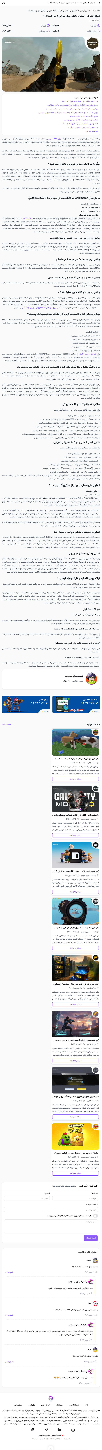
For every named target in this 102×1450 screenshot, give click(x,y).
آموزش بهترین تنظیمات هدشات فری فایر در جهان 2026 (75, 1040)
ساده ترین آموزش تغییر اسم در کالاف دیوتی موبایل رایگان (75, 1096)
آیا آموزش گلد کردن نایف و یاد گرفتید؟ (82, 127)
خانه (98, 10)
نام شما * (94, 1193)
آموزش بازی (45, 1405)
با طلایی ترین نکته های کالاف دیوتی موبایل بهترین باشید (75, 815)
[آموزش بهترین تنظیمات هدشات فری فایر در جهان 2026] (75, 1024)
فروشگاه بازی (74, 1405)
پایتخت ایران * (92, 1204)
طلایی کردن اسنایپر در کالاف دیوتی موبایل (81, 120)
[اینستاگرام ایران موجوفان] (32, 1430)
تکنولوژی (31, 1405)
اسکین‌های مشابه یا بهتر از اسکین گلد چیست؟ (80, 123)
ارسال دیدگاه (91, 1238)
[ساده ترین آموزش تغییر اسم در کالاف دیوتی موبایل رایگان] (75, 1080)
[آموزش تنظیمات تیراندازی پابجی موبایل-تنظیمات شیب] (75, 911)
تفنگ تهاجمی (26, 218)
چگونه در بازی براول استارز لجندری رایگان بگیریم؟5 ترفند (75, 1152)
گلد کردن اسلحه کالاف (87, 354)
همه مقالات (7, 724)
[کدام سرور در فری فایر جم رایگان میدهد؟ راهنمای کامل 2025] (75, 968)
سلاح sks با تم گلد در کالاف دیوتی (84, 116)
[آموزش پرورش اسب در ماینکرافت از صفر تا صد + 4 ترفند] (75, 742)
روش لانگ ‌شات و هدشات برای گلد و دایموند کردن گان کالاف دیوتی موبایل (68, 112)
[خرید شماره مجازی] (76, 704)
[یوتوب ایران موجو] (73, 1430)
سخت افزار (18, 1405)
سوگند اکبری (91, 763)
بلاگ (92, 10)
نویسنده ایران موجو (74, 676)
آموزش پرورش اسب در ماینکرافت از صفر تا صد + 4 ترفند (75, 758)
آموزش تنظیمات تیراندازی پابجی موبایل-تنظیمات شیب (75, 927)
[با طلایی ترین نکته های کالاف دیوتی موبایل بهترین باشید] (75, 799)
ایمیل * (47, 1193)
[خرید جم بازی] (26, 704)
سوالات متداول (92, 131)
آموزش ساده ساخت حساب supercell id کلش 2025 (75, 871)
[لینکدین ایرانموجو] (59, 1430)
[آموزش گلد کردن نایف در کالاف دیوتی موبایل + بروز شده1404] (51, 64)
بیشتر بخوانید (75, 779)
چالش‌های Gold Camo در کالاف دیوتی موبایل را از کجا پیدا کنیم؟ (72, 105)
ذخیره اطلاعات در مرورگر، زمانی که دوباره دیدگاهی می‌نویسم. (69, 1215)
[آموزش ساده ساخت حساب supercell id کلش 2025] (75, 855)
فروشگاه (59, 1405)
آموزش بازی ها (83, 10)
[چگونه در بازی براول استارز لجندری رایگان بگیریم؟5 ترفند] (75, 1136)
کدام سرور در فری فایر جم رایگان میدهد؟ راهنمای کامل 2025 (75, 984)
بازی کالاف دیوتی (54, 138)
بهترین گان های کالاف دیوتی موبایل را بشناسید (39, 307)
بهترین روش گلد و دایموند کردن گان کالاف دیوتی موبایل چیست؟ (72, 109)
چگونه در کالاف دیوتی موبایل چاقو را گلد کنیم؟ (80, 101)
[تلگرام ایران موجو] (46, 1430)
